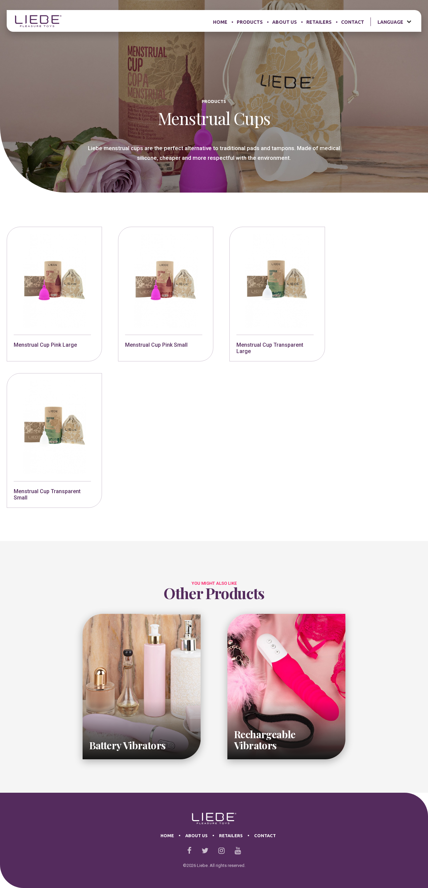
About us (284, 22)
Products (250, 22)
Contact (352, 22)
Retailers (319, 22)
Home (220, 22)
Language (390, 22)
